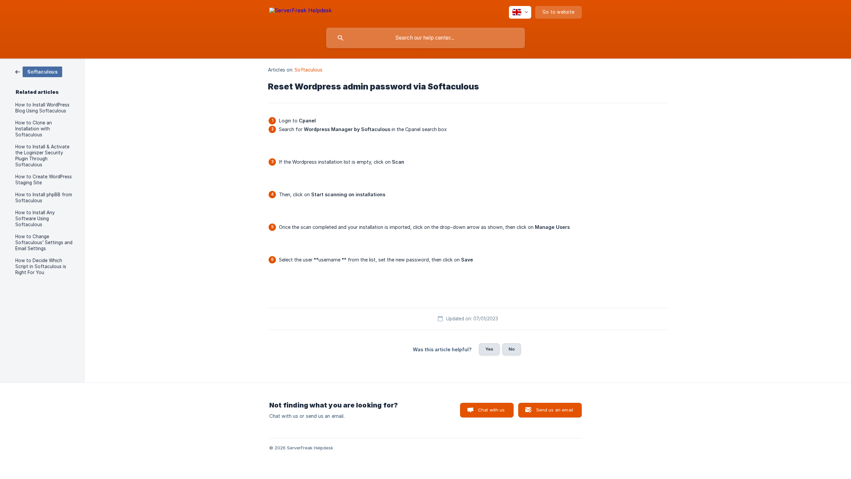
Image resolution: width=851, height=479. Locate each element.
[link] (38, 71)
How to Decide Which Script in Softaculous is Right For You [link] (40, 266)
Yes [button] (489, 349)
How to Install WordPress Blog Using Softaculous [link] (42, 107)
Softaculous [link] (308, 70)
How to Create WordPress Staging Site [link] (43, 179)
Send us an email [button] (554, 409)
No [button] (512, 349)
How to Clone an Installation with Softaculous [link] (33, 128)
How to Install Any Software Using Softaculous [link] (35, 218)
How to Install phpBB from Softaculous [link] (43, 197)
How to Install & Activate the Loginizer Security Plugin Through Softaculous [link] (42, 155)
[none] (300, 11)
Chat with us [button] (491, 409)
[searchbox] (425, 38)
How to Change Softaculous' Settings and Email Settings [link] (43, 242)
